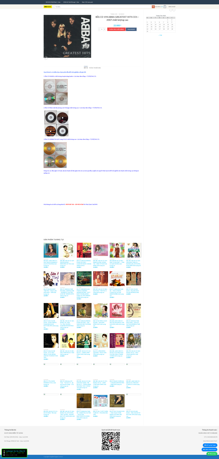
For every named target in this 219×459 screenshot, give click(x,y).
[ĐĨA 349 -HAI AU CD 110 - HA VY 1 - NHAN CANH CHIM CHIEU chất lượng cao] (84, 340)
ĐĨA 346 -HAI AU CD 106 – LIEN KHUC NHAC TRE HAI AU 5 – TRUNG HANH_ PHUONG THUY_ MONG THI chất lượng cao (84, 384)
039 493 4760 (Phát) (51, 2)
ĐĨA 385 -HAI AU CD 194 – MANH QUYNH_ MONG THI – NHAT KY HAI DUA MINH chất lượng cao (100, 263)
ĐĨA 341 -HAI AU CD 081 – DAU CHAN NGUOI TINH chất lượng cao (67, 352)
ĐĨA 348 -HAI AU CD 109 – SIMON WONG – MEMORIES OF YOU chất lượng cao (67, 263)
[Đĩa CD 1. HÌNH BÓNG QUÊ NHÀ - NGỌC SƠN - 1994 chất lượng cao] (100, 340)
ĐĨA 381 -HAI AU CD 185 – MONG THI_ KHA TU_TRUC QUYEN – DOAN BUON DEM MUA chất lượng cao (67, 324)
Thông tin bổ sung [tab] (95, 68)
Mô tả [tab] (86, 68)
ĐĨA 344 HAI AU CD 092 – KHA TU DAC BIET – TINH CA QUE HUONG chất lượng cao (117, 263)
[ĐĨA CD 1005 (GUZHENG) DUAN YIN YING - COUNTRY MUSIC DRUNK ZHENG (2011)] (84, 250)
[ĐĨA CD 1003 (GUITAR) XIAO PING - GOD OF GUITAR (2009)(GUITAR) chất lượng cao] (133, 310)
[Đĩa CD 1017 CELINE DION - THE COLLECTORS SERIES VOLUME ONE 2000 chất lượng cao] (117, 400)
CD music (121, 14)
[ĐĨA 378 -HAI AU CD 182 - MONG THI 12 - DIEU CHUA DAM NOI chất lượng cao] (133, 340)
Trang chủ (113, 14)
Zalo (59, 2)
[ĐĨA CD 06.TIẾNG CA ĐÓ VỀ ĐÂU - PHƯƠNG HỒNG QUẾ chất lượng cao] (100, 310)
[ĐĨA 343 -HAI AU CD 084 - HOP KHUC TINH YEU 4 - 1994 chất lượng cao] (100, 278)
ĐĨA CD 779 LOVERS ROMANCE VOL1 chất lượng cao (50, 382)
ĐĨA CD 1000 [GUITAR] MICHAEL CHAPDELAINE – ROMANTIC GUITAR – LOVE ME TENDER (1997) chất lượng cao (67, 292)
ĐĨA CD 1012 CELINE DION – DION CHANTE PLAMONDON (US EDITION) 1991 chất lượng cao (51, 324)
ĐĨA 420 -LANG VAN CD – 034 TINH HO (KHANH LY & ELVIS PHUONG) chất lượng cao (51, 263)
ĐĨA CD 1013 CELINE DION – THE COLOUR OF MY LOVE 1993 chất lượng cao (133, 414)
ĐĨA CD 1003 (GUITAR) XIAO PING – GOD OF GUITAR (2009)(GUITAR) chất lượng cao (133, 323)
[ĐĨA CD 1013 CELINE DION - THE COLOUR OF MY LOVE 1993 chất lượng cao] (133, 400)
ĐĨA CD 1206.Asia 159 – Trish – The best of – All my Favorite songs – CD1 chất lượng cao (67, 383)
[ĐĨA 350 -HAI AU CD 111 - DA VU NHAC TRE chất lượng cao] (51, 400)
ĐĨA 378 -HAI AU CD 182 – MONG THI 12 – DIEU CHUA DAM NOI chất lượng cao (133, 353)
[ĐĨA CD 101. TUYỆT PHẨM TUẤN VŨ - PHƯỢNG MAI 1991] (100, 400)
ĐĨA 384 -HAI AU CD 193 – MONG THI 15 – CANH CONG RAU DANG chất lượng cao (100, 383)
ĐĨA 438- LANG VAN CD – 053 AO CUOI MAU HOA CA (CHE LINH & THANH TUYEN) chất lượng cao (117, 353)
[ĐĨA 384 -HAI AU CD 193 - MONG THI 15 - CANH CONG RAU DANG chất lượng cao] (100, 370)
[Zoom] (46, 58)
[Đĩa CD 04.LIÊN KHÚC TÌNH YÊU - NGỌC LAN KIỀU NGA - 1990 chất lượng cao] (51, 278)
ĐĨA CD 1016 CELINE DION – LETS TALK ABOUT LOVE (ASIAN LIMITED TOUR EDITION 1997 (51, 354)
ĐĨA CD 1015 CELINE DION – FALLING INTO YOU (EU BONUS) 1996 (132, 290)
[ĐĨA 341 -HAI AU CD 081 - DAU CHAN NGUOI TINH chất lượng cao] (67, 340)
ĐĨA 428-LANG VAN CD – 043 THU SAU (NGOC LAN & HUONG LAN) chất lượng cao (117, 323)
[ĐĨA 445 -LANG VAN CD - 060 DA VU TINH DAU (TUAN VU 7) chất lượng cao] (133, 370)
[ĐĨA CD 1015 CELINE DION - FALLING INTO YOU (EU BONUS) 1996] (133, 278)
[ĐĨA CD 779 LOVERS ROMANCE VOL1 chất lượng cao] (51, 370)
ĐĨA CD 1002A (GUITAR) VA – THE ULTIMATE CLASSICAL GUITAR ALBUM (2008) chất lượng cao (117, 292)
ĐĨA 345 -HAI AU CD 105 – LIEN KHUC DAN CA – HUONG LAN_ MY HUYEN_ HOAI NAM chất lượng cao (133, 263)
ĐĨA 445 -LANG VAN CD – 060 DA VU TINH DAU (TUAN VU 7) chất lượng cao (133, 383)
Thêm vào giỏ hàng (116, 29)
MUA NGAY (131, 29)
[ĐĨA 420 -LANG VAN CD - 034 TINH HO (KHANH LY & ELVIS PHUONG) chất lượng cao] (51, 250)
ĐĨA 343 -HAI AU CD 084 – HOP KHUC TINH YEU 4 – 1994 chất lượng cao (100, 290)
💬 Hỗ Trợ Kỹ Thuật (210, 445)
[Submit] (153, 6)
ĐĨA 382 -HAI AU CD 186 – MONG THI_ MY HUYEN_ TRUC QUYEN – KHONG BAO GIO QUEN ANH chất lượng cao (67, 415)
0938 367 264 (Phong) (69, 2)
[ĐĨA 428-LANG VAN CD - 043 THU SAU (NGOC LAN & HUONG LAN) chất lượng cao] (117, 310)
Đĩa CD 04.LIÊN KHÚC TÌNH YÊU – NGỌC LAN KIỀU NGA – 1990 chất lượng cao (50, 291)
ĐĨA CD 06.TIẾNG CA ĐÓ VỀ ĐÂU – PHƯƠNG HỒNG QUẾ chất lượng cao (100, 323)
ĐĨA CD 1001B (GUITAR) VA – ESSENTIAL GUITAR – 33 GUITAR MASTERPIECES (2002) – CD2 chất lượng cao (84, 415)
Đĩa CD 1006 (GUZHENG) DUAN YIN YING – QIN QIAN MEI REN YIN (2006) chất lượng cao (84, 323)
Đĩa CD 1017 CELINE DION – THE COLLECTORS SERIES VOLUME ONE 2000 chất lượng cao (117, 414)
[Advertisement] (92, 189)
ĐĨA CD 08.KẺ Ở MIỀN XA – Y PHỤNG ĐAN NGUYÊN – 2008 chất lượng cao (117, 382)
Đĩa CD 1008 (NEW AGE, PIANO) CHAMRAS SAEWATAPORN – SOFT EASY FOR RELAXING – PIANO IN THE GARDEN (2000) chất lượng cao (83, 293)
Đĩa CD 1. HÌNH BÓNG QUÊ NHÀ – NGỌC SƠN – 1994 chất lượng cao (100, 352)
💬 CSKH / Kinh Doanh (209, 449)
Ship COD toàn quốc (87, 2)
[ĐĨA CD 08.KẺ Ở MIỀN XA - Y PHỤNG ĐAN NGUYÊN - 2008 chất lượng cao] (117, 370)
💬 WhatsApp (212, 453)
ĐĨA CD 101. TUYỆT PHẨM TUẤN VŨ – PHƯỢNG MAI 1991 (100, 413)
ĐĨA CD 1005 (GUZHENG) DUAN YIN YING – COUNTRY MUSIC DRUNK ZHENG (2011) (84, 263)
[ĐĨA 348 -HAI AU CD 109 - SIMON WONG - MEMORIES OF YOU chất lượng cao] (67, 250)
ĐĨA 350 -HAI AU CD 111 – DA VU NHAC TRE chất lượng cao (51, 413)
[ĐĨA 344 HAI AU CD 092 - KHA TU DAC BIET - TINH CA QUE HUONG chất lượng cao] (117, 250)
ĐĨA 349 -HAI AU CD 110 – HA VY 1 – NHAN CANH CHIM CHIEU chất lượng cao (84, 353)
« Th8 (160, 35)
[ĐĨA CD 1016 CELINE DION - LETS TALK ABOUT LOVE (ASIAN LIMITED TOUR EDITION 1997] (51, 340)
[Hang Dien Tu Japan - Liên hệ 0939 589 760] (48, 6)
